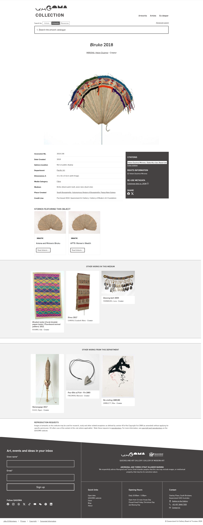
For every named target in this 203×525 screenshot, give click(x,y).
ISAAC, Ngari (37, 410)
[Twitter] (132, 194)
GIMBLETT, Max (109, 403)
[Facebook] (128, 194)
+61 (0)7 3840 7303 (179, 504)
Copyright (33, 521)
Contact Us (176, 507)
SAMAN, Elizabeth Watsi (77, 320)
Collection (50, 15)
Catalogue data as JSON (136, 183)
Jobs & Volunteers (10, 521)
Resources (65, 23)
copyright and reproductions (152, 428)
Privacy (23, 521)
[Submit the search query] (36, 30)
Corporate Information (48, 521)
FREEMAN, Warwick (75, 395)
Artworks (143, 15)
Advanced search (162, 23)
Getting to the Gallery (180, 501)
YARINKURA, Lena (110, 301)
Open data (91, 495)
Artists (153, 15)
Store (90, 500)
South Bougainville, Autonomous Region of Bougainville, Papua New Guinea (86, 192)
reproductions (116, 428)
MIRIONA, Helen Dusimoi (97, 52)
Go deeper (164, 15)
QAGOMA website (94, 498)
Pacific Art (61, 170)
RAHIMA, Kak (37, 329)
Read (43, 250)
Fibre (59, 181)
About (90, 505)
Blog (89, 503)
